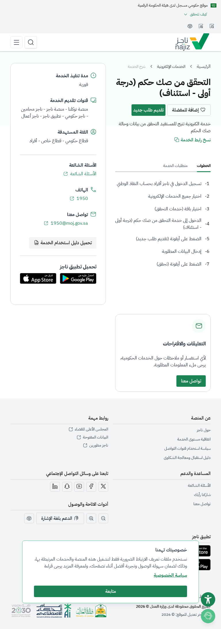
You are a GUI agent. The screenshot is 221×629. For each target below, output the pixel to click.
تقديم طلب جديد (148, 110)
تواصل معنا (191, 381)
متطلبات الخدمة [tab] (175, 166)
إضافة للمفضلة (185, 110)
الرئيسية (204, 66)
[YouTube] (79, 487)
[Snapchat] (67, 487)
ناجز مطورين (98, 445)
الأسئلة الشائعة (83, 173)
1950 (82, 198)
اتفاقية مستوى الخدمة (194, 439)
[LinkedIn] (55, 487)
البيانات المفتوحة (95, 437)
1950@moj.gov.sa (69, 223)
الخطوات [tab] (204, 166)
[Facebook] (91, 487)
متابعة (110, 591)
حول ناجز (204, 430)
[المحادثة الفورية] (209, 615)
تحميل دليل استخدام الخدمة (66, 242)
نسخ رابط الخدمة (196, 139)
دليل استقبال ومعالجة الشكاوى (187, 458)
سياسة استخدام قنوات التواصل (187, 448)
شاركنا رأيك (202, 495)
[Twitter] (103, 487)
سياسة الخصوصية (170, 575)
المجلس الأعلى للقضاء (91, 429)
